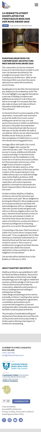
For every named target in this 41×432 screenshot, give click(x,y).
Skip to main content (24, 5)
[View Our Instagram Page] (10, 420)
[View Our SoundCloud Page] (21, 420)
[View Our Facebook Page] (4, 420)
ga (8, 401)
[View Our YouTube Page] (15, 420)
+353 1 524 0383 (8, 353)
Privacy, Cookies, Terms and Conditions (18, 412)
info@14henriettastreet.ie (13, 356)
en (4, 401)
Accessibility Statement (11, 409)
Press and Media (8, 407)
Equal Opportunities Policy (13, 414)
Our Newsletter (21, 401)
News (5, 25)
